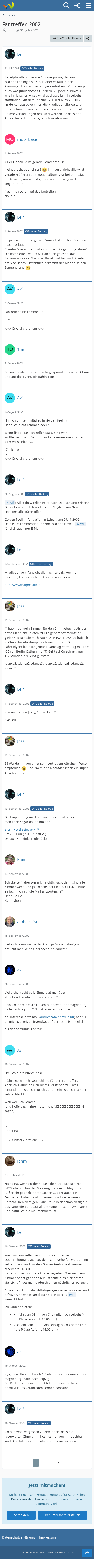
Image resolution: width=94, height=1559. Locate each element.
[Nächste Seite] (57, 1463)
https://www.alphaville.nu (23, 585)
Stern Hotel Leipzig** (20, 829)
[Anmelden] (77, 5)
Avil (11, 503)
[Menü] (88, 5)
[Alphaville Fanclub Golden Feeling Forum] (8, 5)
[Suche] (66, 5)
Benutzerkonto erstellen (62, 1515)
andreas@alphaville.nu (57, 1017)
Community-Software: (47, 1552)
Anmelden (21, 1515)
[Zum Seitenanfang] (87, 1553)
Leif (10, 30)
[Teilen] (88, 38)
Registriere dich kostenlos (30, 1499)
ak (73, 1295)
